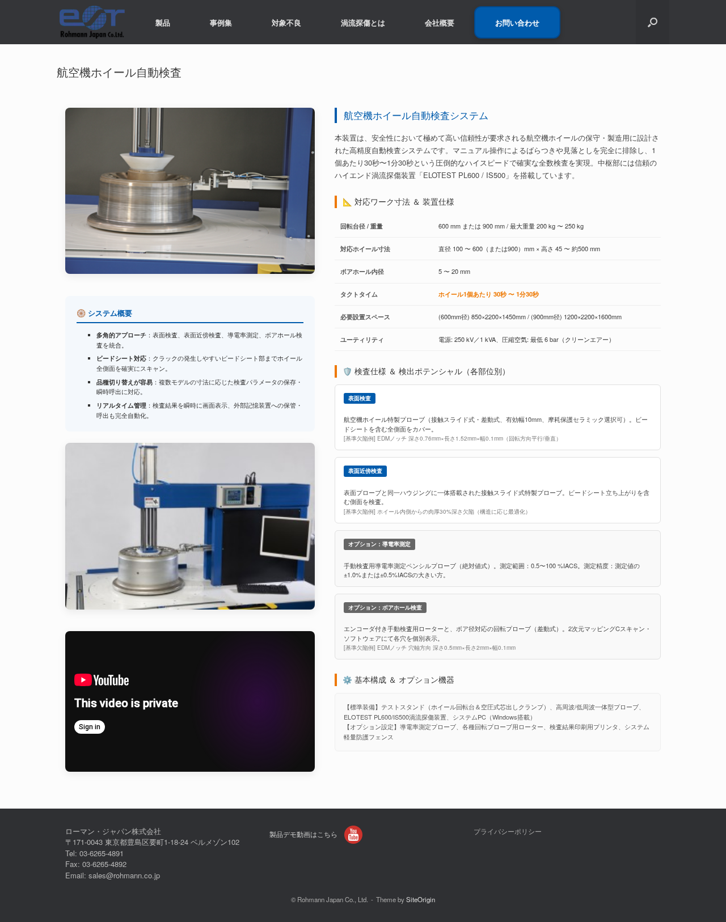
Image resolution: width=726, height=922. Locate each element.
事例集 (221, 22)
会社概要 (439, 22)
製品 (162, 22)
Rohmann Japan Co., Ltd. (332, 899)
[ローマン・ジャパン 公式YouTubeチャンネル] (353, 835)
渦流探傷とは (363, 22)
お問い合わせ (517, 22)
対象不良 (286, 22)
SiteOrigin (420, 899)
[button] (652, 22)
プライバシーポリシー (508, 831)
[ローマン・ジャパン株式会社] (92, 22)
